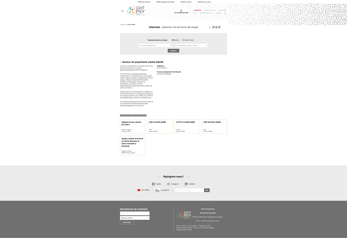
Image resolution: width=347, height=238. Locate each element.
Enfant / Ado (188, 40)
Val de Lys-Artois (204, 2)
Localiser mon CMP (181, 13)
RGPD (190, 230)
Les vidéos (145, 190)
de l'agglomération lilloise (165, 2)
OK (207, 190)
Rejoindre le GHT (205, 226)
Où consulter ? (193, 226)
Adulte (176, 40)
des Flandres (186, 2)
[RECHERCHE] (225, 13)
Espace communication (184, 228)
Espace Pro (222, 10)
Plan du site (198, 228)
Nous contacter (181, 226)
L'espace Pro (123, 24)
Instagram (175, 184)
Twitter (158, 184)
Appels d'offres (181, 230)
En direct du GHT (206, 13)
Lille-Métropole (144, 2)
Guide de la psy (209, 10)
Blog (195, 13)
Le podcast (164, 190)
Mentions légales (208, 228)
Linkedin (191, 184)
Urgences (197, 10)
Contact (218, 13)
